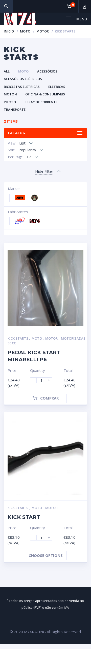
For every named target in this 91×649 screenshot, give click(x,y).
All (7, 71)
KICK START (24, 517)
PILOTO (10, 102)
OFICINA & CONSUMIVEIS (45, 94)
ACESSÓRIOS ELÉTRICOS (23, 79)
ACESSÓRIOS (47, 71)
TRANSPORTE (15, 109)
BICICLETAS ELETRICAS (22, 86)
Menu (81, 18)
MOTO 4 (10, 94)
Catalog (16, 132)
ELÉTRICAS (56, 86)
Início (9, 31)
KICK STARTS (18, 338)
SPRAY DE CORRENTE (41, 102)
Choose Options (46, 555)
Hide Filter (44, 171)
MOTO (25, 31)
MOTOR (42, 31)
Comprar (49, 398)
